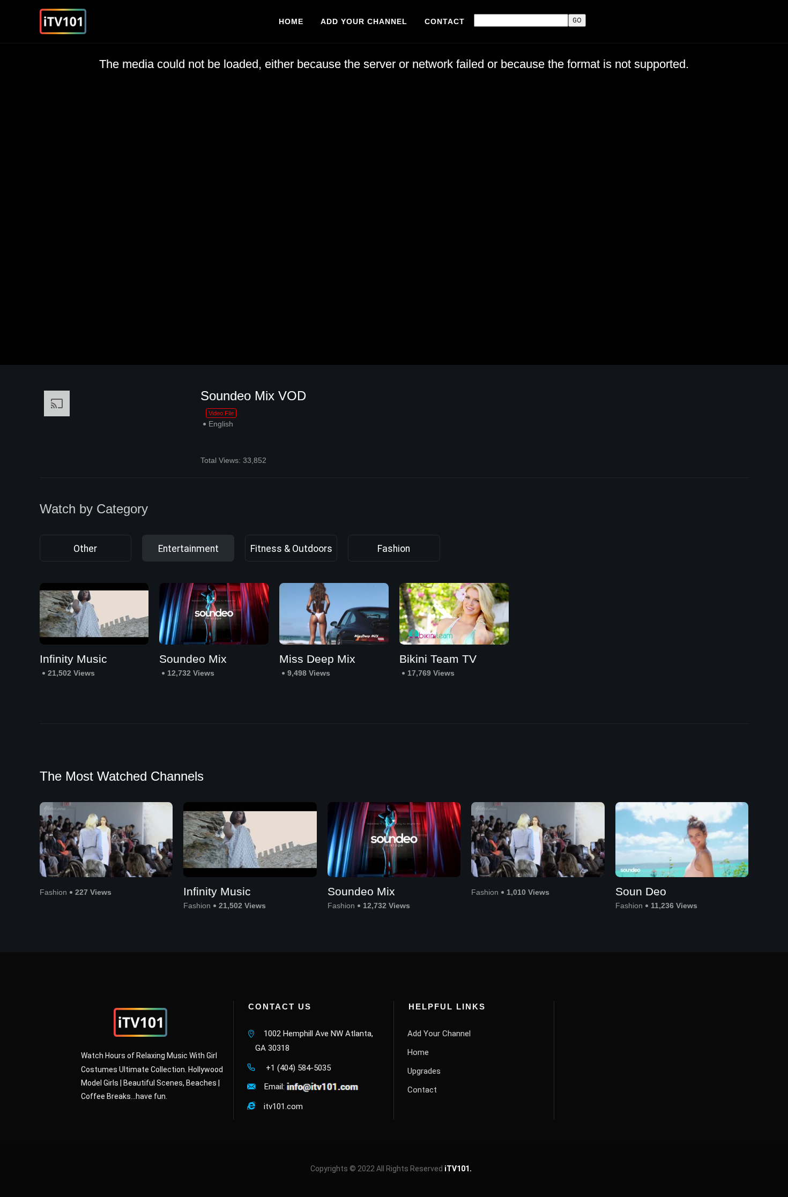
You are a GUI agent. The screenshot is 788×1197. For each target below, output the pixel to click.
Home (418, 1052)
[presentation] (758, 857)
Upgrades (424, 1071)
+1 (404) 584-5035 (293, 1068)
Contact (422, 1090)
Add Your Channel (439, 1033)
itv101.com (279, 1106)
